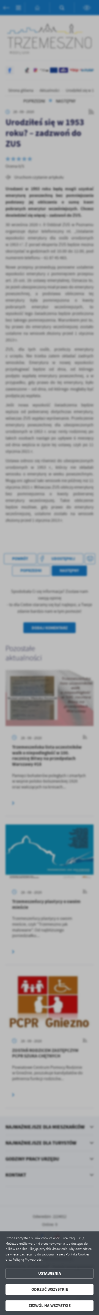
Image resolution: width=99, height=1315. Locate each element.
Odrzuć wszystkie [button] (49, 1289)
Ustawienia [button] (49, 1273)
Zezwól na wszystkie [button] (50, 1305)
